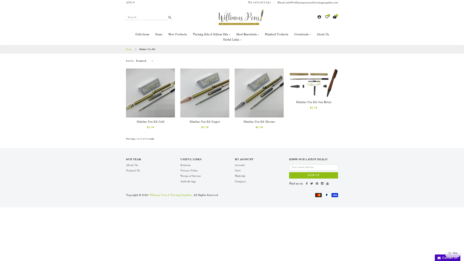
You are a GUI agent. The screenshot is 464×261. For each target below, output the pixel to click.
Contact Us (449, 257)
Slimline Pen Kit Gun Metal (313, 102)
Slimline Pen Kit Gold (150, 122)
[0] (327, 18)
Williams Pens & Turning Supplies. (170, 195)
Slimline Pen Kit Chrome (259, 122)
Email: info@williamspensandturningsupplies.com (307, 2)
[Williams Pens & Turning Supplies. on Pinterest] (317, 183)
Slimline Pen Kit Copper (205, 122)
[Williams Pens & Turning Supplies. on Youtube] (328, 183)
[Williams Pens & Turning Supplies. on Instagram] (322, 183)
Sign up (314, 175)
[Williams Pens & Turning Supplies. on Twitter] (312, 183)
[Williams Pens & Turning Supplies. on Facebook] (307, 183)
